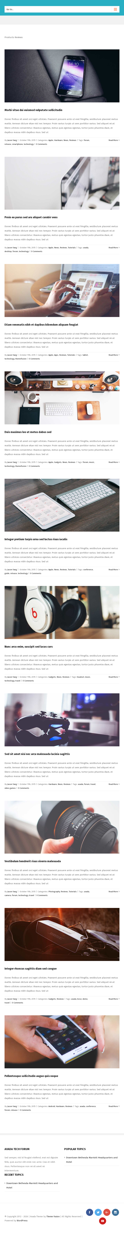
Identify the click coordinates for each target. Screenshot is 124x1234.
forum (86, 140)
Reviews (72, 140)
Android (51, 1106)
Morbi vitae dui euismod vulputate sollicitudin (33, 110)
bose (79, 999)
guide (7, 573)
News (66, 140)
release (8, 144)
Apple (50, 140)
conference (88, 569)
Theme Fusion (53, 1216)
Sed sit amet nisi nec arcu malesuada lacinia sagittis (37, 754)
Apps (56, 355)
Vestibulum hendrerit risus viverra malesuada (33, 861)
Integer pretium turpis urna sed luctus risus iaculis (36, 539)
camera (8, 895)
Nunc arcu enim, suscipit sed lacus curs (29, 646)
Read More (113, 140)
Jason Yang (12, 140)
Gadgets (58, 462)
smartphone (17, 144)
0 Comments (41, 144)
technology (29, 144)
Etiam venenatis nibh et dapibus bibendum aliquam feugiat (41, 324)
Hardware (58, 140)
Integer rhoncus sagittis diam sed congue (31, 968)
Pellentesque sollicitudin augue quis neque (31, 1076)
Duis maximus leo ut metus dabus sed (28, 432)
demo (85, 999)
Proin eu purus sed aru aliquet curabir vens (31, 217)
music (91, 462)
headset (80, 677)
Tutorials (72, 247)
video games (10, 788)
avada (85, 247)
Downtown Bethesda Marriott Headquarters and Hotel (92, 1159)
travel (17, 681)
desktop (8, 251)
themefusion (20, 359)
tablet (85, 355)
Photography (54, 891)
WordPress (22, 1220)
